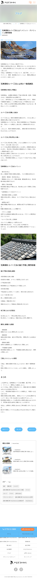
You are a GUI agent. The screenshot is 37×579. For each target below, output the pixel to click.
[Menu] (34, 2)
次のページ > (32, 429)
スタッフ (5, 493)
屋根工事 (9, 486)
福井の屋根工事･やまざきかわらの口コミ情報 (13, 490)
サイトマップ (28, 557)
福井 (4, 486)
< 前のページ (5, 429)
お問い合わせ (18, 493)
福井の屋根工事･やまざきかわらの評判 (24, 497)
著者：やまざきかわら (7, 40)
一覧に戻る (18, 429)
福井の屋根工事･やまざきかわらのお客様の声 (13, 501)
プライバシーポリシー (8, 497)
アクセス (11, 493)
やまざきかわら (29, 501)
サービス (28, 490)
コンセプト (15, 486)
